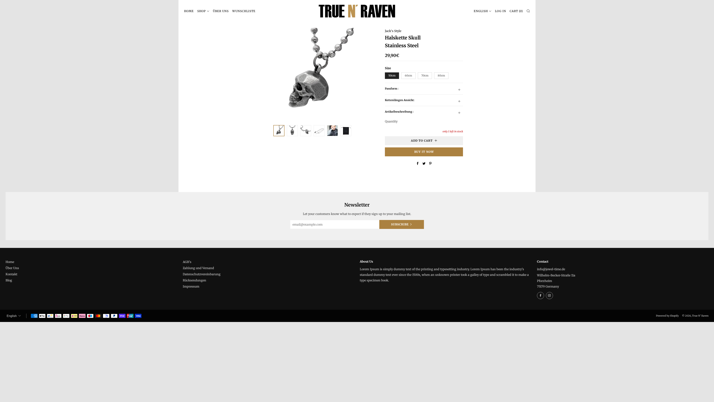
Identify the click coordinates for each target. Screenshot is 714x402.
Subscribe (400, 224)
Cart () (516, 11)
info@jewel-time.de (551, 269)
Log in (500, 11)
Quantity (391, 121)
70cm (424, 75)
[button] (278, 130)
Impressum (191, 286)
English (481, 11)
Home (189, 11)
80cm (441, 75)
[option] (312, 74)
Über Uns (221, 11)
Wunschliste (243, 11)
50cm (391, 75)
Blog (9, 280)
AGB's (187, 262)
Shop (201, 11)
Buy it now (424, 152)
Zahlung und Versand (198, 268)
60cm (408, 75)
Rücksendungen (194, 280)
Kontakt (11, 274)
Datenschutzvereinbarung (202, 274)
